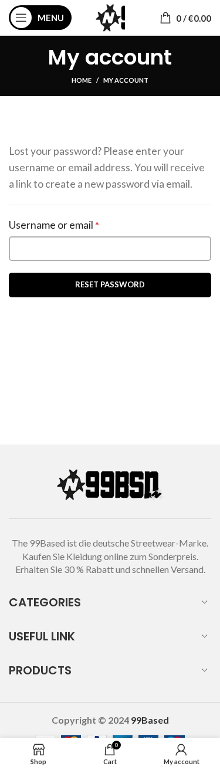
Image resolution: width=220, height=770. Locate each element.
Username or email (75, 224)
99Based (150, 719)
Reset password (110, 284)
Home (82, 80)
